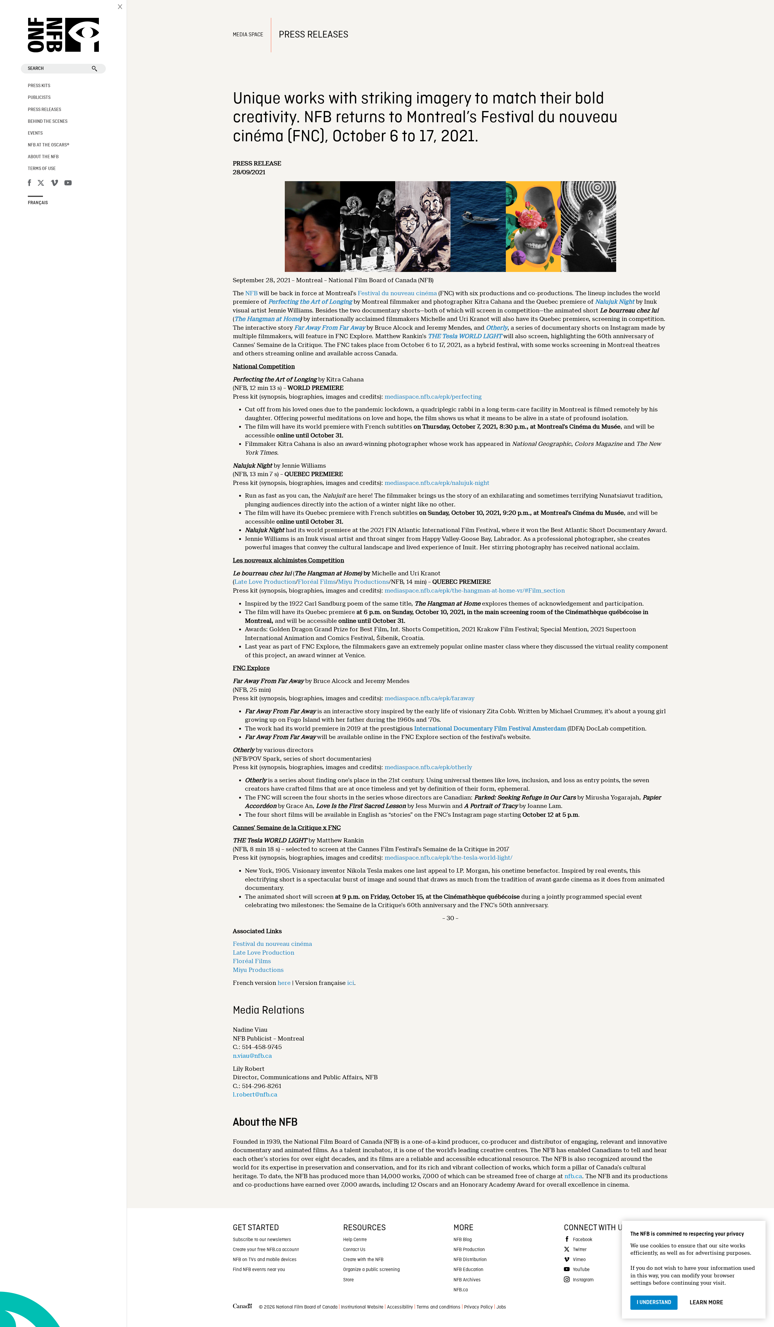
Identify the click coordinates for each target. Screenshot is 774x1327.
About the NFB (43, 157)
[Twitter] (40, 183)
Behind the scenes (47, 121)
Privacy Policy (478, 1307)
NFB (251, 293)
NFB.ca (461, 1290)
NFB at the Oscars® (48, 145)
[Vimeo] (54, 183)
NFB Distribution (470, 1260)
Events (35, 133)
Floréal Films (317, 581)
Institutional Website (362, 1307)
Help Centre (355, 1240)
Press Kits (39, 85)
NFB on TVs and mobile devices (265, 1260)
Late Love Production (265, 581)
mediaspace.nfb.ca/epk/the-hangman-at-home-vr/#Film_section (475, 590)
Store (348, 1280)
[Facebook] (29, 183)
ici (350, 982)
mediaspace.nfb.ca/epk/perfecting (433, 396)
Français (38, 203)
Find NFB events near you (259, 1270)
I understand (654, 1302)
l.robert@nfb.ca (255, 1094)
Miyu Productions (363, 581)
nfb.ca (573, 1176)
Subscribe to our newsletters (262, 1240)
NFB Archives (467, 1280)
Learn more (706, 1302)
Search (36, 68)
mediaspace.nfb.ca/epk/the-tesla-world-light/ (448, 857)
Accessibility (400, 1307)
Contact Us (354, 1250)
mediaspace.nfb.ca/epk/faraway (429, 698)
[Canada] (242, 1307)
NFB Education (468, 1270)
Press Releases (44, 109)
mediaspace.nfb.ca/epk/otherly (428, 767)
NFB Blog (463, 1240)
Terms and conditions (438, 1307)
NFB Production (469, 1250)
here (284, 982)
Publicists (39, 97)
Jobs (501, 1307)
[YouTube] (68, 183)
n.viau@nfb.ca (252, 1055)
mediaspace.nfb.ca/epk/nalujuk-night (437, 482)
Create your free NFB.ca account (266, 1250)
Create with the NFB (363, 1260)
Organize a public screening (371, 1270)
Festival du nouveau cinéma (397, 293)
